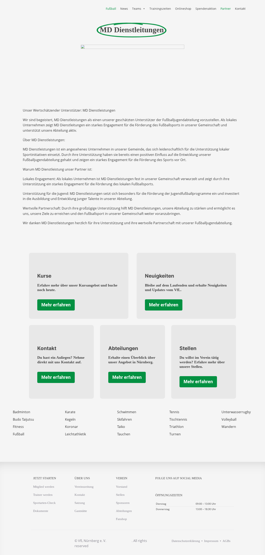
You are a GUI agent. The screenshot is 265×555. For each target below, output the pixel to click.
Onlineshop (183, 9)
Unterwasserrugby (236, 412)
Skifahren (124, 419)
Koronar (71, 426)
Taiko (121, 426)
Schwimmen (126, 412)
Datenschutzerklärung (186, 541)
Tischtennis (178, 419)
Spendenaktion (205, 9)
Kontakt (240, 9)
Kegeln (70, 419)
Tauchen (123, 434)
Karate (70, 412)
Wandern (229, 426)
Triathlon (176, 426)
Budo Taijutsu (23, 419)
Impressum (211, 541)
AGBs (226, 541)
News (124, 9)
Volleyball (229, 419)
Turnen (175, 434)
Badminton (21, 412)
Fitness (18, 426)
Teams (136, 9)
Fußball (111, 9)
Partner (225, 9)
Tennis (174, 412)
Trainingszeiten (160, 9)
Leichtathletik (75, 434)
